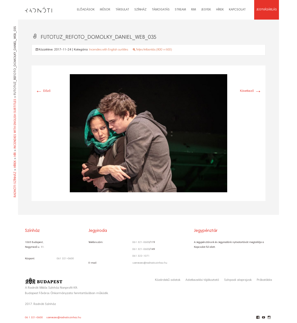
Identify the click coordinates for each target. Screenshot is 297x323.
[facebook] (257, 319)
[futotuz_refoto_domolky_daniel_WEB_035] (148, 133)
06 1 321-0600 (34, 317)
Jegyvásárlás (266, 9)
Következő (251, 91)
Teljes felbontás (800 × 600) (154, 49)
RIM (193, 9)
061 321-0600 (65, 258)
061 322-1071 (141, 256)
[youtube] (263, 319)
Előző (42, 91)
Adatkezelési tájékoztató (202, 280)
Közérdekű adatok (167, 280)
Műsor (105, 9)
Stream (180, 9)
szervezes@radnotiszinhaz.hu (149, 263)
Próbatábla (264, 280)
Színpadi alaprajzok (238, 280)
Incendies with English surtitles (108, 49)
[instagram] (269, 319)
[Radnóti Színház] (35, 8)
